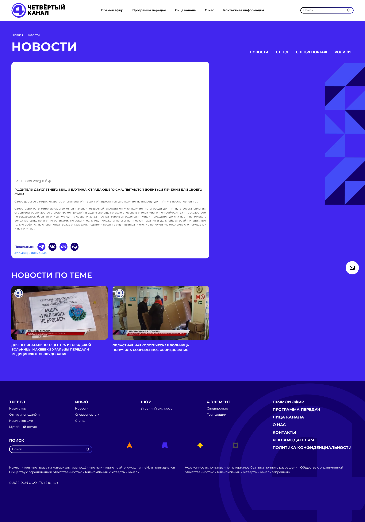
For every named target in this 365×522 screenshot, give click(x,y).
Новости (33, 35)
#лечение (39, 253)
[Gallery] (110, 119)
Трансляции (216, 414)
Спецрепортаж (311, 52)
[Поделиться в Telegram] (41, 247)
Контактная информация (243, 10)
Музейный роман (23, 426)
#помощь (21, 253)
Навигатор (17, 408)
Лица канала (185, 10)
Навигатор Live (21, 420)
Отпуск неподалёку (24, 414)
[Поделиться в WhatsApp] (75, 247)
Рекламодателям (293, 440)
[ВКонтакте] (52, 247)
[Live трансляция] (17, 504)
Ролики (343, 52)
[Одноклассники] (63, 247)
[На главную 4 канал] (38, 10)
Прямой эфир (112, 10)
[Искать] (349, 10)
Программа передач (149, 10)
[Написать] (352, 267)
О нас (209, 10)
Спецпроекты (218, 408)
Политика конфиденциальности (312, 447)
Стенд (282, 52)
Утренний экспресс (156, 408)
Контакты (284, 432)
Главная (17, 35)
